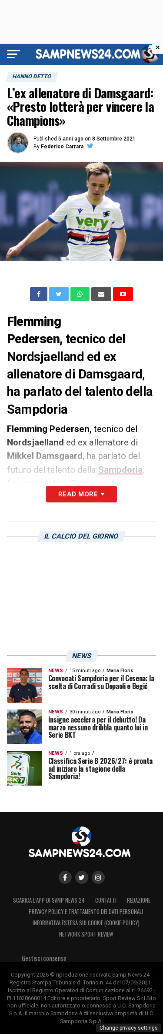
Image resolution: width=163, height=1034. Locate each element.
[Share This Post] (80, 294)
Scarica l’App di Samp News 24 (49, 900)
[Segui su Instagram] (98, 877)
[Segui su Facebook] (65, 877)
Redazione (138, 900)
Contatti (105, 900)
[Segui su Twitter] (81, 877)
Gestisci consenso (44, 958)
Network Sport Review (86, 934)
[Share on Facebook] (39, 294)
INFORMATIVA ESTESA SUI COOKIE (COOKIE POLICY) (86, 923)
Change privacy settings (129, 1028)
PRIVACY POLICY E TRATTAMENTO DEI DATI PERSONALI (86, 911)
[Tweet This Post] (59, 294)
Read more (78, 494)
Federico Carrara (62, 147)
